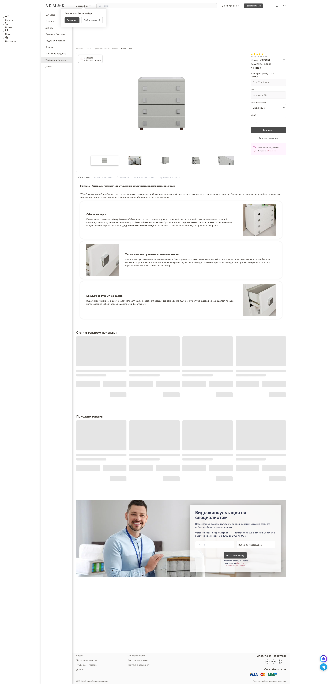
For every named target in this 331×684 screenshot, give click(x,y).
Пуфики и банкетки (55, 34)
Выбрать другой (92, 20)
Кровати (50, 21)
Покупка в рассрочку (138, 665)
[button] (105, 160)
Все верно (72, 20)
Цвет (253, 115)
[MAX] (323, 658)
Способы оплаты (136, 655)
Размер (254, 76)
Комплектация (258, 102)
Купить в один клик (268, 138)
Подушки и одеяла (55, 40)
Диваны (49, 27)
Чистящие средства (56, 53)
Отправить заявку (235, 555)
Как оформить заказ (137, 660)
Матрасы (50, 15)
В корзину (268, 130)
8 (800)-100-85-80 (230, 6)
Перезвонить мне (253, 6)
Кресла (49, 47)
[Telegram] (323, 667)
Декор (49, 66)
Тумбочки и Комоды (56, 60)
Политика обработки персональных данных (269, 681)
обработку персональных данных (235, 564)
